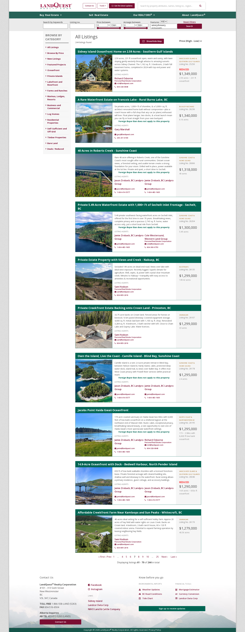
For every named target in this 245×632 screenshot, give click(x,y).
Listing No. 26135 (187, 269)
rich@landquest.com (125, 83)
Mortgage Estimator (188, 589)
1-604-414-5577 (123, 192)
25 (157, 556)
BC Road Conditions (152, 594)
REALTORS (142, 15)
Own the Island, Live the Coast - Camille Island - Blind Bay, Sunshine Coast (128, 356)
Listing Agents (121, 74)
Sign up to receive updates (172, 608)
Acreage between (132, 22)
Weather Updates (151, 589)
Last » (174, 556)
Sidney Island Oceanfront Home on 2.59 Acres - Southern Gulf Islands (125, 51)
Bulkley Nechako (186, 107)
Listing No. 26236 (187, 109)
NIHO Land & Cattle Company (104, 609)
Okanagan (183, 315)
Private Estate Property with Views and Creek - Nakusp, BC (118, 260)
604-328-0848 (122, 87)
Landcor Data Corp (98, 605)
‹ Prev (108, 556)
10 (147, 556)
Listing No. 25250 (187, 64)
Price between (103, 22)
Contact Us (89, 6)
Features (154, 22)
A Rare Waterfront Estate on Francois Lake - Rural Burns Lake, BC (123, 99)
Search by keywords (53, 22)
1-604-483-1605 (153, 192)
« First (101, 556)
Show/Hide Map (154, 41)
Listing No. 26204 (187, 221)
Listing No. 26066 (187, 163)
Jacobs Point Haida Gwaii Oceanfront (103, 410)
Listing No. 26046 (187, 477)
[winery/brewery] (163, 25)
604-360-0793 (152, 247)
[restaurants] (163, 28)
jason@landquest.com (126, 189)
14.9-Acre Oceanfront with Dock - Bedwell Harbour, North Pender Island (127, 464)
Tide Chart (147, 598)
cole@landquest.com (155, 244)
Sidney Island (95, 601)
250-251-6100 (122, 138)
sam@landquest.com (125, 292)
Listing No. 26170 (187, 522)
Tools (102, 6)
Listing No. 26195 (187, 422)
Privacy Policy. (155, 630)
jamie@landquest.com (156, 189)
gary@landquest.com (125, 134)
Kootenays (184, 267)
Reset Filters (189, 22)
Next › (164, 556)
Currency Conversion (188, 594)
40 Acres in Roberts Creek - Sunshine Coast (107, 151)
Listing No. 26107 (187, 317)
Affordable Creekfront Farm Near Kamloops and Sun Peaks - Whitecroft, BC (130, 512)
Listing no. (75, 22)
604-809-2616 (122, 295)
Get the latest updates (123, 6)
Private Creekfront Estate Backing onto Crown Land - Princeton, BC (124, 308)
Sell (98, 15)
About (193, 15)
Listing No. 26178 (187, 368)
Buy (50, 15)
